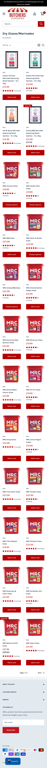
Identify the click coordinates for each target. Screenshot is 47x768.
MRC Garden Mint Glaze (33, 187)
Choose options (12, 205)
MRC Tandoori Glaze (34, 541)
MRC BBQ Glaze (8, 238)
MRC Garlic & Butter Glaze (34, 239)
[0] (42, 13)
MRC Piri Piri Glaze (33, 390)
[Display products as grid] (39, 45)
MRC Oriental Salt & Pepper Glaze (34, 289)
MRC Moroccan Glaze (34, 340)
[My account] (34, 13)
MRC (4, 72)
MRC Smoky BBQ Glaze (11, 288)
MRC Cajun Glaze (32, 643)
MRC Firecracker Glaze (11, 492)
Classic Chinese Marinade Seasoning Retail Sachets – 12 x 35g (11, 79)
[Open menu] (4, 14)
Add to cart (11, 97)
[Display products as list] (43, 45)
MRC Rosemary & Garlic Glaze (9, 592)
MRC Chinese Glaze (10, 186)
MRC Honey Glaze (9, 440)
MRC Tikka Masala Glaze (10, 542)
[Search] (41, 24)
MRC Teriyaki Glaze (33, 492)
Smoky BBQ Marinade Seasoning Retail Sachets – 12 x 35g (34, 133)
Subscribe (11, 730)
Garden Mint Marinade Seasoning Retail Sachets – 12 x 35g (35, 78)
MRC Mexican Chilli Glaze (10, 644)
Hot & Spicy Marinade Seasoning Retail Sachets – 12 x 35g (11, 133)
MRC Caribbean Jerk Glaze (34, 592)
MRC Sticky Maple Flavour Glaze (10, 391)
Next (40, 673)
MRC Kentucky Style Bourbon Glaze (10, 341)
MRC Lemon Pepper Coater (33, 441)
